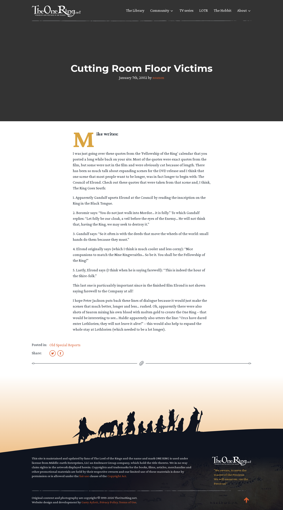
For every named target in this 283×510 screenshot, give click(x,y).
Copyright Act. (117, 476)
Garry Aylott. (90, 502)
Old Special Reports (64, 345)
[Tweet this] (52, 353)
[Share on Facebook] (60, 353)
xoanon (158, 77)
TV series (186, 10)
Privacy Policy (109, 502)
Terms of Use (127, 502)
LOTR (203, 10)
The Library (135, 10)
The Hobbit (222, 10)
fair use (84, 476)
